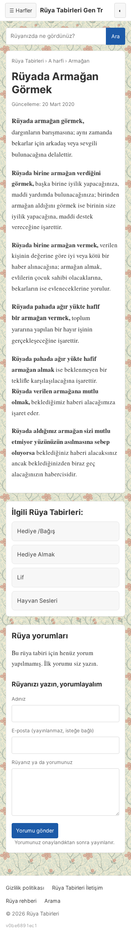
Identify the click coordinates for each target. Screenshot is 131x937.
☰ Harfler (20, 10)
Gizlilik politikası (25, 888)
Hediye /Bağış (36, 531)
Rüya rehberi (21, 901)
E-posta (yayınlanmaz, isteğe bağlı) (53, 730)
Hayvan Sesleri (37, 600)
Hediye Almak (36, 554)
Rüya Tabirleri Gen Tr (71, 10)
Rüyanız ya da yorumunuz (42, 762)
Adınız (18, 699)
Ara (115, 36)
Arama (52, 901)
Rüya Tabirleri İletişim (77, 888)
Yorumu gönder (35, 830)
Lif (20, 577)
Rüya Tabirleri (28, 61)
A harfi (56, 61)
